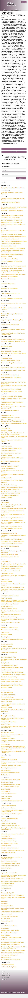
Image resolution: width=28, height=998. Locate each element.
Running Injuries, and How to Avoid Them (12, 402)
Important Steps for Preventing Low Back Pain (13, 367)
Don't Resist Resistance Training (9, 495)
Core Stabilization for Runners (9, 608)
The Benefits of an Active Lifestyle (10, 786)
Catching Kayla (5, 502)
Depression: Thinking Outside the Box (11, 243)
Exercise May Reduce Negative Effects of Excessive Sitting (12, 735)
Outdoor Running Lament (7, 940)
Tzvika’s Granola (5, 775)
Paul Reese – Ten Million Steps (9, 627)
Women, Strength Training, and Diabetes (12, 878)
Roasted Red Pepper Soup (8, 838)
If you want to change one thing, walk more (12, 339)
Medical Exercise (16, 10)
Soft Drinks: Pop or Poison (8, 694)
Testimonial (4, 482)
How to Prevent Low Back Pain (9, 259)
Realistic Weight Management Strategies (12, 566)
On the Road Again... (6, 868)
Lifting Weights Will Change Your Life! (11, 351)
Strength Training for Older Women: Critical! (12, 188)
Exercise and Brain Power (8, 279)
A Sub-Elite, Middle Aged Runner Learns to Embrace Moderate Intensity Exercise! (12, 420)
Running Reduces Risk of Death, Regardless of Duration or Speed (13, 828)
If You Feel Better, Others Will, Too (10, 930)
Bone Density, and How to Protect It (10, 202)
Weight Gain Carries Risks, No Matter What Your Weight (14, 437)
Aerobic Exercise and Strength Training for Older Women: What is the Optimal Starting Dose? (14, 601)
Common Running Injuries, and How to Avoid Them (13, 330)
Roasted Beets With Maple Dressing (10, 784)
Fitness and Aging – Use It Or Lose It (10, 489)
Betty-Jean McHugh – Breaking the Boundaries (13, 564)
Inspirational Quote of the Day (9, 533)
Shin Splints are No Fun (7, 415)
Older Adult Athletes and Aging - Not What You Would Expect (13, 382)
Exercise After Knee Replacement (10, 546)
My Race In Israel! (6, 888)
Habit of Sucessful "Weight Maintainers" (11, 543)
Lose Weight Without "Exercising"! (10, 239)
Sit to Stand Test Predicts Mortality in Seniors (13, 341)
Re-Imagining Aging (6, 358)
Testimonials (14, 151)
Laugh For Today (5, 724)
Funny (2, 757)
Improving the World (6, 914)
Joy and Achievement (6, 606)
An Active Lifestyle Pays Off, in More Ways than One (13, 386)
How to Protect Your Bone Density (10, 324)
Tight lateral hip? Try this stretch (9, 276)
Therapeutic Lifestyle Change (9, 841)
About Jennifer (5, 579)
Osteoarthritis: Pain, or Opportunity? (10, 217)
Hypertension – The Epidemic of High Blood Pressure (12, 475)
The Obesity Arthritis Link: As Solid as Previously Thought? (14, 660)
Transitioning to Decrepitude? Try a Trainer (12, 942)
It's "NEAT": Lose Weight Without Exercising (12, 679)
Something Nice (5, 637)
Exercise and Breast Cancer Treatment (11, 800)
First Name (5, 170)
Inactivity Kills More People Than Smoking (12, 895)
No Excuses (4, 903)
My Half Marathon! (6, 770)
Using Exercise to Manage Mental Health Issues (14, 241)
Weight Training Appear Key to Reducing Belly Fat (13, 576)
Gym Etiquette (5, 928)
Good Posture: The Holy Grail (9, 652)
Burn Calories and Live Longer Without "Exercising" (11, 308)
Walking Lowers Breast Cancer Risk (10, 622)
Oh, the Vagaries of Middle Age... (9, 617)
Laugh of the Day (5, 428)
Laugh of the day (5, 744)
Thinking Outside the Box (7, 716)
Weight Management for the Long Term (11, 813)
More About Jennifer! (6, 256)
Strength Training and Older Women (10, 944)
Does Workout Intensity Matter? (9, 665)
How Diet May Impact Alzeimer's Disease (12, 520)
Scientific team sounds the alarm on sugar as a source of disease (13, 727)
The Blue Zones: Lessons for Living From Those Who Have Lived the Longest (14, 207)
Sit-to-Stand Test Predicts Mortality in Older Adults (12, 611)
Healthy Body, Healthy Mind (8, 967)
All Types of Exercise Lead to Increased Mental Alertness (13, 762)
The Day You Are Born (7, 692)
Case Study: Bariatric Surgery (9, 485)
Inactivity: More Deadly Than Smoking (11, 377)
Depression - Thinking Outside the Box (11, 448)
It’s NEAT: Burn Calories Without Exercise (12, 487)
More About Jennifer (6, 346)
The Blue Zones (5, 918)
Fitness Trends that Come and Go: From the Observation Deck (12, 251)
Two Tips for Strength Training (9, 677)
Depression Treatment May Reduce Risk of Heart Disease (12, 511)
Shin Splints (4, 901)
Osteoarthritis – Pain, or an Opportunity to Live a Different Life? (13, 551)
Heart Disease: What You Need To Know (12, 667)
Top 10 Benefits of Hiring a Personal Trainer (12, 587)
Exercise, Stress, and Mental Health (10, 779)
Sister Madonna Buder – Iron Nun (10, 556)
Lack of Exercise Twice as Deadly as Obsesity (13, 674)
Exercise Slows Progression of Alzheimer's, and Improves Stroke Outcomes (13, 876)
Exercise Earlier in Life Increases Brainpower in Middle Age (13, 584)
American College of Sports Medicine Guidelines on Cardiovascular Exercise (14, 947)
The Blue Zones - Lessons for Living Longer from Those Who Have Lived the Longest (14, 492)
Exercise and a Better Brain (8, 246)
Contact (24, 2)
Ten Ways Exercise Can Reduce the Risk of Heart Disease (12, 719)
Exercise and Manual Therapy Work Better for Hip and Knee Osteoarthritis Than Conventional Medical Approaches (13, 748)
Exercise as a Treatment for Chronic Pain (12, 210)
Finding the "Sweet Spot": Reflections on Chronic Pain (12, 314)
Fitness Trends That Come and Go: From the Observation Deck (13, 333)
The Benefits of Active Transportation (11, 614)
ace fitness (18, 974)
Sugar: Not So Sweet (6, 885)
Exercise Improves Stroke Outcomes (10, 863)
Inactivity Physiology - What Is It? (9, 466)
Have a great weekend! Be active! (10, 595)
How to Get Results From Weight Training (12, 672)
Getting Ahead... (5, 663)
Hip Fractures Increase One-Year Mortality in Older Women (13, 590)
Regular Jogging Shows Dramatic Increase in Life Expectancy (13, 704)
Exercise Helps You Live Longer (9, 916)
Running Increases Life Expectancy (10, 417)
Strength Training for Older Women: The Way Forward (13, 199)
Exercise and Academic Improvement (11, 453)
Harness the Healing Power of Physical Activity (13, 236)
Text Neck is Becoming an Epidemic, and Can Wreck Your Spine (13, 523)
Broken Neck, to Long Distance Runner (11, 526)
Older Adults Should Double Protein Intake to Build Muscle (13, 710)
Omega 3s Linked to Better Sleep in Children (13, 950)
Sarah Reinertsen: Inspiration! (9, 861)
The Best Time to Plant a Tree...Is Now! (11, 391)
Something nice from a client (8, 768)
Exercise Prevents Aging (7, 883)
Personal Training (7, 12)
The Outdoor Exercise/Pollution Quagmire (12, 539)
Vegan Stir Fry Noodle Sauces (9, 925)
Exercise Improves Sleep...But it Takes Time (12, 881)
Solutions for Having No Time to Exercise (12, 215)
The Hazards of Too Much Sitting (9, 630)
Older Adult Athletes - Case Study (10, 375)
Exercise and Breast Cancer (8, 793)
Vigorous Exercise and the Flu (9, 873)
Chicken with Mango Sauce (8, 805)
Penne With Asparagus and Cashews (11, 765)
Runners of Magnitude (7, 921)
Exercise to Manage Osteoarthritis (10, 410)
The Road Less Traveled (7, 732)
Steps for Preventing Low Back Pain (10, 293)
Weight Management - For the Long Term (12, 320)
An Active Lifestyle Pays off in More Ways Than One (13, 231)
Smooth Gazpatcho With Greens (9, 848)
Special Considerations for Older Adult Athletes (13, 274)
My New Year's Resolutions (8, 721)
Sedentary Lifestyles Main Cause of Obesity (12, 850)
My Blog (14, 148)
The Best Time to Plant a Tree (9, 933)
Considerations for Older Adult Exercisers (12, 254)
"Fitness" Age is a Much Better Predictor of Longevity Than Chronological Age (12, 271)
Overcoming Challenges (7, 697)
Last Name (5, 174)
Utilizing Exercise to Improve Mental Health (12, 834)
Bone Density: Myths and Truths (9, 554)
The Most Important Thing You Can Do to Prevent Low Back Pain (12, 505)
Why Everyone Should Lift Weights (10, 461)
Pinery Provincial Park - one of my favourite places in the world (12, 811)
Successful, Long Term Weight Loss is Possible (13, 266)
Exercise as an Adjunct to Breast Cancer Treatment (11, 193)
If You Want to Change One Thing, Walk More (13, 248)
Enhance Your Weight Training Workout (11, 268)
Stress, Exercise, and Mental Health (10, 571)
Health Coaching (7, 14)
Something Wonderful (7, 644)
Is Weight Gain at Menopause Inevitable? (12, 699)
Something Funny (6, 845)
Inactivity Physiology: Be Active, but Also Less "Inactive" (13, 225)
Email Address (6, 166)
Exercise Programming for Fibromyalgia (11, 220)
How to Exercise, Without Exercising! (11, 389)
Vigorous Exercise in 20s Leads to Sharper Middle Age (12, 909)
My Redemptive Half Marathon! (9, 955)
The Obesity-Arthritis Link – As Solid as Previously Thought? (11, 858)
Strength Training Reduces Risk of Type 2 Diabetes (12, 458)
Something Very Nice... (7, 782)
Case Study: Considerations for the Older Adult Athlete (13, 536)
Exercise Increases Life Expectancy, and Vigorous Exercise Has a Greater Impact (11, 684)
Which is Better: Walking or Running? (11, 568)
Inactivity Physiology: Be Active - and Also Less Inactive (13, 399)
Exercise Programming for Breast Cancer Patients (12, 440)
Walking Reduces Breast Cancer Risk (11, 681)
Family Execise (5, 821)
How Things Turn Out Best (8, 852)
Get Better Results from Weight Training (11, 234)
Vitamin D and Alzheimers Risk (9, 818)
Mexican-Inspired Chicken (8, 808)
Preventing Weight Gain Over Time (10, 825)
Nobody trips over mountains (8, 823)
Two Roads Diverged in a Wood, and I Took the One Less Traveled (13, 407)
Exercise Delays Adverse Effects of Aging (12, 480)
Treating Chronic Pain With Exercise (10, 360)
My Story (4, 10)
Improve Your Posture (7, 404)
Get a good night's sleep (7, 964)
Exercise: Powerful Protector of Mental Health (13, 370)
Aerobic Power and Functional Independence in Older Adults (13, 649)
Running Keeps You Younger (9, 759)
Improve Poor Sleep (6, 701)
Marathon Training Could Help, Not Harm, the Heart (13, 898)
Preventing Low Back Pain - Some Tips (11, 222)
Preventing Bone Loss (7, 905)
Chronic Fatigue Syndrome (8, 468)
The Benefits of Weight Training (9, 843)
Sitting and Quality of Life (7, 893)
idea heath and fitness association (20, 985)
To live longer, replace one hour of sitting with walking (13, 515)
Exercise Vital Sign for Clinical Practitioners (12, 541)
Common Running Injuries (8, 738)
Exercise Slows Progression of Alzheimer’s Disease (12, 620)
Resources (19, 14)
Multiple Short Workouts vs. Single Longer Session (12, 471)
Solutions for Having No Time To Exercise (12, 518)
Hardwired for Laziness (7, 573)
